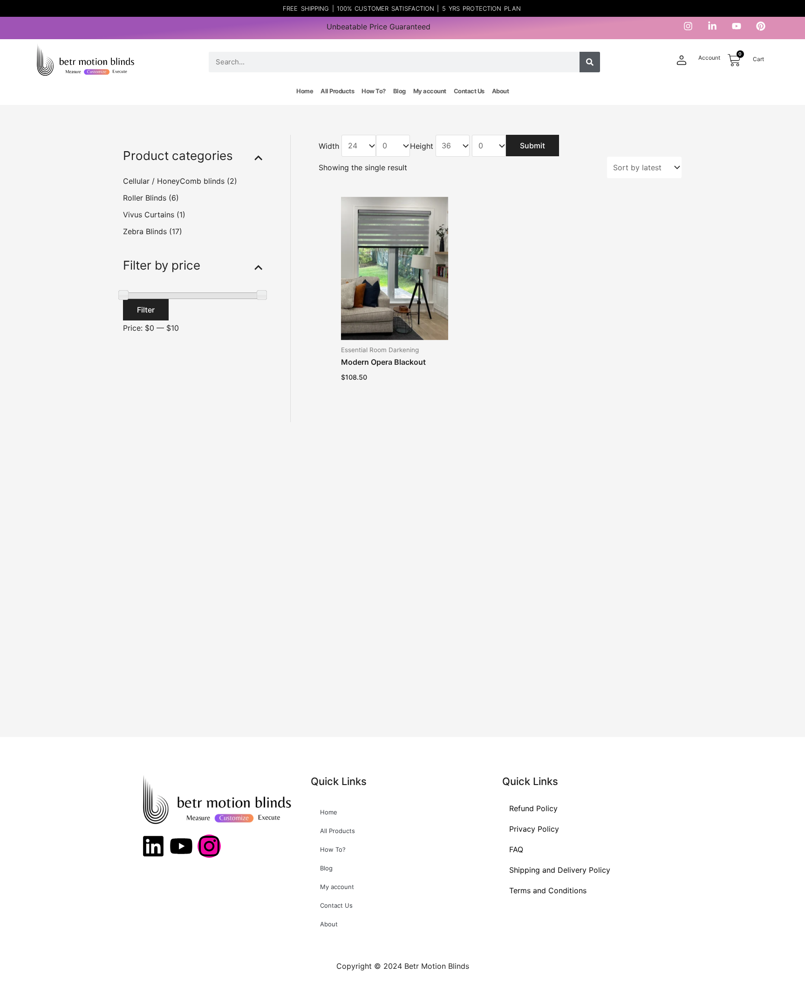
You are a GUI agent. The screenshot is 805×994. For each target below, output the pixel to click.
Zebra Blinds (145, 231)
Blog (399, 91)
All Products (337, 91)
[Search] (590, 62)
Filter (146, 309)
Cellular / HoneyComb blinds (174, 180)
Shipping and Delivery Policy (559, 870)
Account (709, 57)
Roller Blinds (144, 197)
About (500, 91)
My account (429, 91)
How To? (374, 91)
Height (421, 145)
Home (304, 91)
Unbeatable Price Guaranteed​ (378, 26)
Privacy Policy (534, 829)
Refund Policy (533, 808)
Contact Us (469, 91)
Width (329, 145)
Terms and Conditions (548, 890)
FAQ (516, 849)
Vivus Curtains (148, 214)
